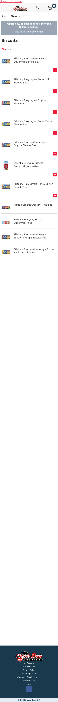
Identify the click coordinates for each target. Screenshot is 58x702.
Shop (4, 16)
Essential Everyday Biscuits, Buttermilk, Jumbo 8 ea (29, 164)
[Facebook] (29, 689)
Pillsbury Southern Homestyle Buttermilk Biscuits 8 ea (30, 60)
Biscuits (15, 16)
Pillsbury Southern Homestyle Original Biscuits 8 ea (30, 143)
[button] (55, 70)
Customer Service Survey (29, 677)
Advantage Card (29, 673)
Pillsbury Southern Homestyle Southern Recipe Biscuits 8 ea (30, 236)
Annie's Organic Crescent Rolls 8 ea (33, 204)
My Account (29, 663)
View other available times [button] (29, 31)
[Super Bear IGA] (20, 6)
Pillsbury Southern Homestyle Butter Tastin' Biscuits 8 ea (34, 251)
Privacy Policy (29, 670)
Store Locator (29, 666)
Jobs (29, 684)
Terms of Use (29, 681)
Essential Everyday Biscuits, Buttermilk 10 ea (29, 221)
